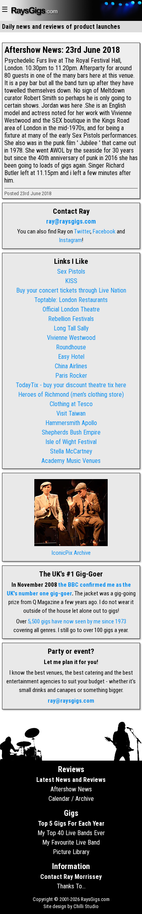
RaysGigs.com (95, 899)
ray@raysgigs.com (71, 221)
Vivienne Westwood (71, 337)
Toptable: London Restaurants (71, 300)
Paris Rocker (71, 375)
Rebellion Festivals (71, 319)
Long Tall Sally (71, 328)
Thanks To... (71, 886)
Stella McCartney (71, 451)
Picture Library (71, 852)
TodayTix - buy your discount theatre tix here (71, 385)
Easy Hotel (71, 356)
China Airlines (71, 366)
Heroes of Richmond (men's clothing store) (71, 394)
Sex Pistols (71, 271)
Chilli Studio (86, 906)
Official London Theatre (71, 309)
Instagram (70, 240)
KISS (71, 281)
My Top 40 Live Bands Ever (71, 833)
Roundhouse (71, 347)
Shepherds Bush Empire (71, 432)
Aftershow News (71, 789)
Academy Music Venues (71, 460)
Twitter (82, 231)
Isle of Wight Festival (71, 442)
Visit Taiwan (71, 413)
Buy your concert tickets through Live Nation (71, 290)
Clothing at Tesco (71, 404)
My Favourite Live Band (71, 842)
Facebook (104, 231)
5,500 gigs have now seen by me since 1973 (77, 621)
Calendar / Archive (71, 798)
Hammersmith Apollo (71, 423)
